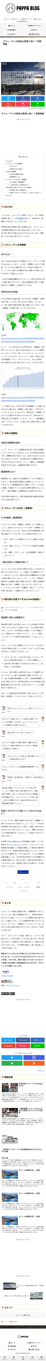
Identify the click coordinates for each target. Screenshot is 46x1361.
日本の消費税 (11, 171)
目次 (20, 156)
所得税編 (19, 218)
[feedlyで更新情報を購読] (12, 1063)
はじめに (10, 161)
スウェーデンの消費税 (14, 163)
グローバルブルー (15, 844)
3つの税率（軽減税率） (18, 182)
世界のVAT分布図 (16, 169)
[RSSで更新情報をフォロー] (34, 1063)
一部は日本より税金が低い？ (20, 185)
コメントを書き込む (23, 1315)
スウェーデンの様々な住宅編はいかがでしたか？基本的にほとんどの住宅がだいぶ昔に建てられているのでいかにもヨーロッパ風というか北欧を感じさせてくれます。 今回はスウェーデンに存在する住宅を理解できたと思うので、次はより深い (23, 1161)
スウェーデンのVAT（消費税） (17, 179)
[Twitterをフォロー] (12, 1057)
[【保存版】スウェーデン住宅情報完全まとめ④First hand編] (23, 1131)
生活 (13, 993)
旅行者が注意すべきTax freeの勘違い (19, 187)
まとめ (9, 195)
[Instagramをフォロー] (34, 1057)
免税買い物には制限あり (18, 190)
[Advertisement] (23, 52)
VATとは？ (13, 166)
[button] (42, 610)
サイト (3, 853)
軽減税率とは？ (15, 177)
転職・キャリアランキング (10, 985)
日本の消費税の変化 (17, 174)
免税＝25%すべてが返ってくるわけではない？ (26, 192)
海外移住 (5, 993)
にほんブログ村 (7, 975)
